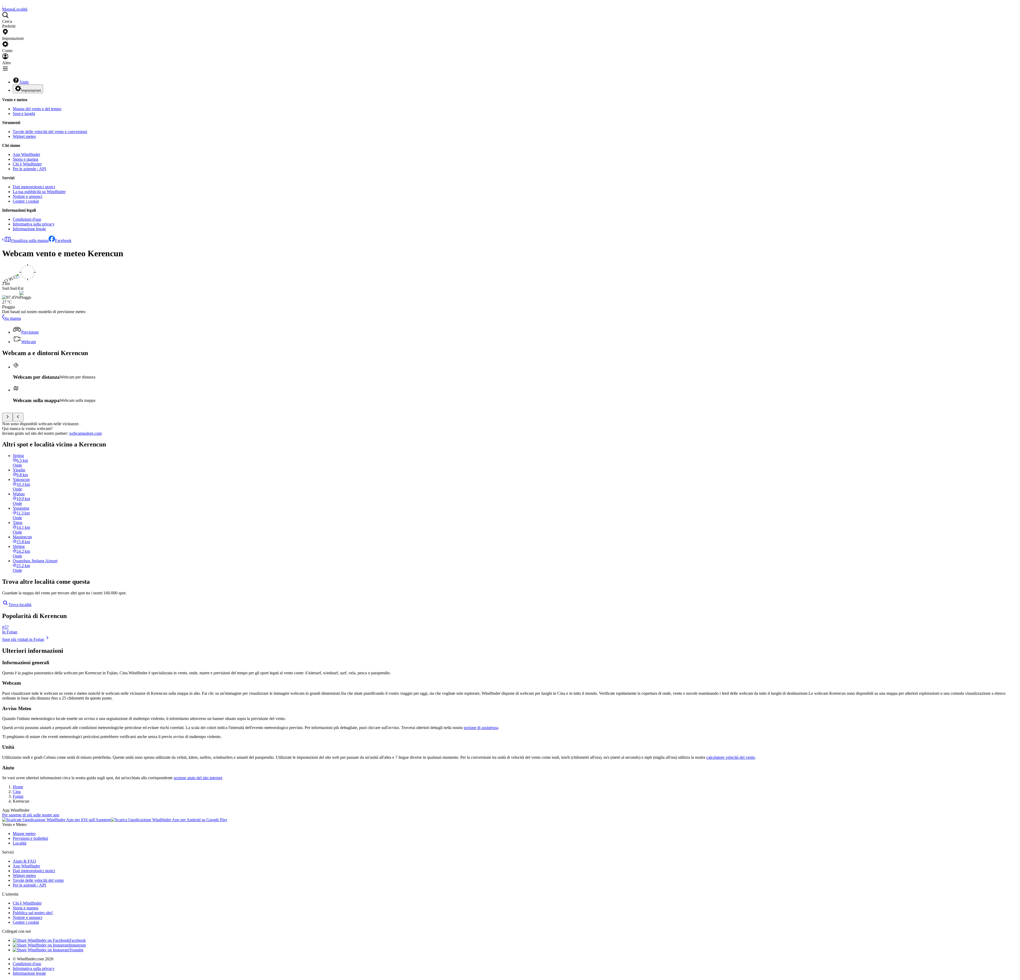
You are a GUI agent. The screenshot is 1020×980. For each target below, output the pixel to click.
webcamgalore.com (85, 433)
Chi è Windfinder (27, 164)
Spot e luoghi (24, 113)
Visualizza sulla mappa (29, 240)
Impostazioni (31, 90)
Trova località (19, 604)
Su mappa (12, 318)
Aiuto (24, 82)
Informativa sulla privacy (33, 224)
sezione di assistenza (481, 727)
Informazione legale (29, 229)
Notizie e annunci (27, 196)
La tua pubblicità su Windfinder (39, 191)
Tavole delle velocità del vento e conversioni (50, 131)
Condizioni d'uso (27, 219)
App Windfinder (26, 154)
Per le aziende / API (29, 169)
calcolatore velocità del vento (730, 757)
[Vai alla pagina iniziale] (2, 4)
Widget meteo (24, 136)
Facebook (63, 240)
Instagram (77, 945)
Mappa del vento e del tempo (37, 108)
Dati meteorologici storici (34, 187)
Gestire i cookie (26, 201)
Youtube (76, 950)
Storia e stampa (25, 159)
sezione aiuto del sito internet (198, 778)
